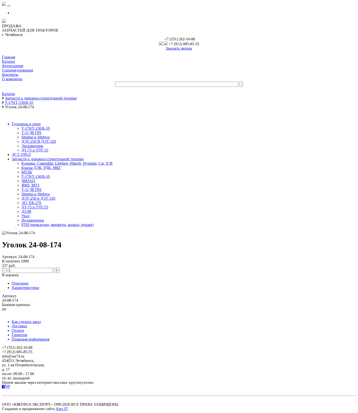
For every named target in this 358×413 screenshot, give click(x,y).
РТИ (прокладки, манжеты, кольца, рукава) (57, 225)
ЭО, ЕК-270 (31, 203)
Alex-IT (62, 409)
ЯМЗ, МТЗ (30, 185)
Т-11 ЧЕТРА (31, 133)
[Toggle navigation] (9, 6)
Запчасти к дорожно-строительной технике (48, 159)
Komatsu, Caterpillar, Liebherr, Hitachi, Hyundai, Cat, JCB (67, 163)
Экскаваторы (32, 146)
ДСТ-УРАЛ (21, 155)
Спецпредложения (17, 70)
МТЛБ (26, 172)
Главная (8, 57)
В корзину (10, 275)
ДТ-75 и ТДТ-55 (34, 150)
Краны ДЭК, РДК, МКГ (41, 168)
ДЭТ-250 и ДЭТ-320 (38, 198)
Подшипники (32, 220)
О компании (12, 79)
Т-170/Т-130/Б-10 (35, 128)
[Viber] (161, 44)
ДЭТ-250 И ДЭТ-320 (38, 141)
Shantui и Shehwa (35, 137)
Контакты (10, 74)
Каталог (8, 61)
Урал (25, 216)
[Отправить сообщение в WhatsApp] (166, 44)
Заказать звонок (179, 48)
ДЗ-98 (26, 211)
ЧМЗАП (28, 181)
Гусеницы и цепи (26, 124)
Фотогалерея (12, 66)
